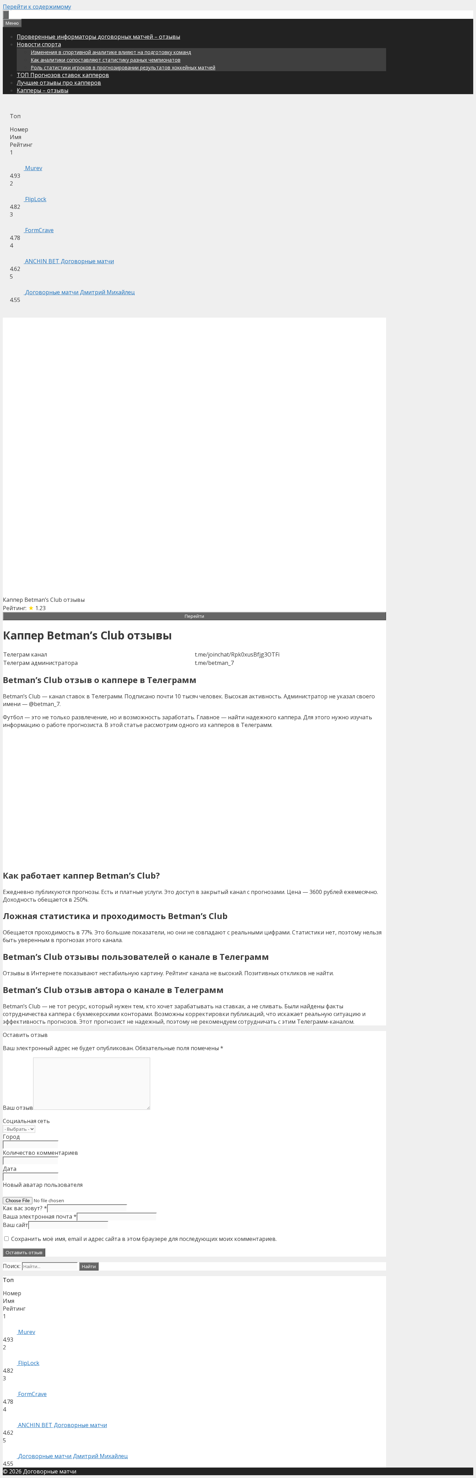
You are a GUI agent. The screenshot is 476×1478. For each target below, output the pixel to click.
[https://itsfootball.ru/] (6, 14)
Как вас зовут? (25, 1208)
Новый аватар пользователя (43, 1185)
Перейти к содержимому (37, 6)
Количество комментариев (40, 1153)
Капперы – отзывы (42, 90)
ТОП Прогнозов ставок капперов (63, 75)
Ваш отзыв (18, 1108)
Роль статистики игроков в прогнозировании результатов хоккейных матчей (123, 67)
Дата (9, 1169)
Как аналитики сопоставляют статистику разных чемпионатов (106, 59)
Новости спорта (39, 44)
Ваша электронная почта (40, 1216)
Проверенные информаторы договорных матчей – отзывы (98, 36)
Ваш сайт (15, 1225)
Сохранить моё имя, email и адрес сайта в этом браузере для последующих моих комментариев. (144, 1239)
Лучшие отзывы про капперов (59, 82)
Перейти (194, 616)
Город (11, 1136)
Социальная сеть (26, 1121)
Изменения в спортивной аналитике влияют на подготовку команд (111, 52)
